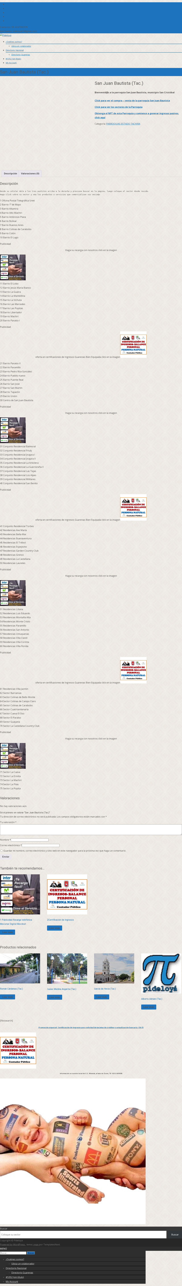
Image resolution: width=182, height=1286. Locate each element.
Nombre (5, 839)
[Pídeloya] (5, 35)
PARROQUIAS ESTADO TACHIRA (123, 123)
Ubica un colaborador (21, 46)
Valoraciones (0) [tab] (30, 173)
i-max (36, 1244)
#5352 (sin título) (13, 58)
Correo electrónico (11, 845)
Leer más (7, 932)
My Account (11, 62)
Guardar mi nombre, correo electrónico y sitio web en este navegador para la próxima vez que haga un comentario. (64, 850)
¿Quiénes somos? (14, 41)
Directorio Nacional (15, 50)
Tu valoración (8, 822)
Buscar (3, 1228)
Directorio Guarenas (20, 54)
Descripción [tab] (10, 173)
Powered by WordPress (12, 1244)
